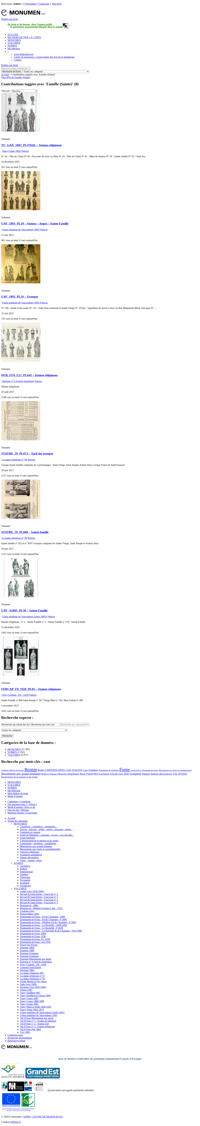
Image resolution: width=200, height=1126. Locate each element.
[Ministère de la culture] (28, 1090)
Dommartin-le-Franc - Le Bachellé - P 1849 (41, 928)
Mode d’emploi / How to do (21, 807)
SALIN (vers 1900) (119, 774)
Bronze (31, 769)
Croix (68, 770)
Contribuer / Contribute (19, 801)
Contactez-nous (15, 1035)
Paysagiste (25, 880)
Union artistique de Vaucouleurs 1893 (20, 229)
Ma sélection (14, 48)
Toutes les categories (18, 821)
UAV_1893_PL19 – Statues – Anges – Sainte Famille (34, 223)
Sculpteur (135, 773)
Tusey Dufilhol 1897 (30, 992)
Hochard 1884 (27, 970)
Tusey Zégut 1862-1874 (32, 1009)
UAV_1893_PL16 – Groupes (19, 296)
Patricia (25, 151)
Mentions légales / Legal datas (22, 812)
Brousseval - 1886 (29, 905)
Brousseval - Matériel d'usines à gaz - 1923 (41, 908)
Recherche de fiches (11, 71)
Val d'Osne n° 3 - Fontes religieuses (37, 1026)
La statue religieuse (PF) (32, 973)
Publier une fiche (9, 19)
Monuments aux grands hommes (20, 773)
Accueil (5, 74)
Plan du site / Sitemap (18, 810)
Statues (146, 773)
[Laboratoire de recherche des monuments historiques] (40, 1090)
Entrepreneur (26, 871)
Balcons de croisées (16, 770)
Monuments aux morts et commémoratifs (40, 849)
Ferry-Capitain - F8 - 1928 (15, 695)
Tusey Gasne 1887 (29, 998)
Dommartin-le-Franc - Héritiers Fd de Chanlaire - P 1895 (48, 922)
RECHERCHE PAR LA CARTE (24, 37)
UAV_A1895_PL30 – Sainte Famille (24, 610)
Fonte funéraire (27, 838)
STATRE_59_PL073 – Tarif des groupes (27, 453)
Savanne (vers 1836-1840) (33, 987)
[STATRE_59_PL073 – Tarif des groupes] (20, 439)
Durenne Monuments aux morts (35, 959)
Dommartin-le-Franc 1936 (33, 936)
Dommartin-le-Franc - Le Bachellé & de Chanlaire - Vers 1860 (51, 930)
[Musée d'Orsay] (16, 1090)
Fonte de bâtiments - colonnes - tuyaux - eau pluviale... (47, 835)
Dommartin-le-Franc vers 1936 (35, 942)
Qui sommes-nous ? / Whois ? (22, 804)
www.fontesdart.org (23, 54)
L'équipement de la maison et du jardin (39, 840)
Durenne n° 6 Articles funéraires (18, 381)
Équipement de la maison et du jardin (19, 777)
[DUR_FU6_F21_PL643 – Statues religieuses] (20, 361)
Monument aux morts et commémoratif (175, 770)
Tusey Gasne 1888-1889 (32, 1001)
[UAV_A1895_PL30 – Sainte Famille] (20, 596)
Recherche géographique (20, 1037)
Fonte (124, 769)
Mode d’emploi (15, 796)
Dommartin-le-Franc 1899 (33, 933)
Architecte (5, 770)
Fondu (85, 770)
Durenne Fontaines (29, 956)
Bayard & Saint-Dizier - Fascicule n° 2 (39, 894)
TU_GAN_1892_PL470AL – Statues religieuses (31, 145)
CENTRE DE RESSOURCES (47, 1116)
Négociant (25, 877)
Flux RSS (57, 4)
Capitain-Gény (27, 911)
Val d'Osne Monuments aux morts (36, 1018)
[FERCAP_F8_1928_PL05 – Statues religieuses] (20, 674)
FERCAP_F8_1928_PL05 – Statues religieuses (31, 689)
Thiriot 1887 (26, 990)
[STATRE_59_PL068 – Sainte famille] (20, 518)
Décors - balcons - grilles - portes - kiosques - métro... (46, 829)
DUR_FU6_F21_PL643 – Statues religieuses (29, 375)
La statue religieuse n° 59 (14, 459)
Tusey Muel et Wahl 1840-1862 (35, 1007)
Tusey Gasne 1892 (11, 151)
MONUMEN (14, 40)
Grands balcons (136, 770)
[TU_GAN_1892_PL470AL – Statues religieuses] (20, 131)
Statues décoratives (161, 773)
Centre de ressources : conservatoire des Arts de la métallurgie (44, 57)
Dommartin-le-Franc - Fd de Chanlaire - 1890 (42, 916)
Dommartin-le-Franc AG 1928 (35, 939)
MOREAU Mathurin (49, 774)
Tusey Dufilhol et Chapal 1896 (35, 995)
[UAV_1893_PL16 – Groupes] (20, 282)
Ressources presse (16, 1040)
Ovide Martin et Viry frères (33, 981)
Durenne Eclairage (29, 953)
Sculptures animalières (31, 854)
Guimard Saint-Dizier (30, 967)
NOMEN (12, 45)
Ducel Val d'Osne (28, 945)
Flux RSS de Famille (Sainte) (15, 77)
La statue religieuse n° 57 (32, 976)
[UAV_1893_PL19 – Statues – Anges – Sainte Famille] (20, 209)
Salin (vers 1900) (28, 984)
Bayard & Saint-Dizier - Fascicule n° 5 (39, 902)
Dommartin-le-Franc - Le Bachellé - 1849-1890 (43, 925)
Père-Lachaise (101, 773)
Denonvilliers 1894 (29, 914)
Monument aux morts (150, 770)
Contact (17, 60)
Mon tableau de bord (18, 793)
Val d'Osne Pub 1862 (30, 1029)
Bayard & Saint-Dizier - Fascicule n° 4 (39, 899)
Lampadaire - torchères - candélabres (38, 843)
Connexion (43, 4)
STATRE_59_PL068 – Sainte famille (24, 532)
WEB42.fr (15, 1122)
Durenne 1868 (27, 947)
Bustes (41, 770)
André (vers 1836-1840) (32, 891)
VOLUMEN (14, 43)
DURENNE (77, 770)
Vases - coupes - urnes (31, 860)
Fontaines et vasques (109, 770)
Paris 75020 (86, 773)
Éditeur (23, 869)
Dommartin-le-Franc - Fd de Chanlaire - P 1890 (43, 919)
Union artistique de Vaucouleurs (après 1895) (24, 616)
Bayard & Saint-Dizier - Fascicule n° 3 (39, 897)
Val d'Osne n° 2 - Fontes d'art (34, 1023)
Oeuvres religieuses (68, 773)
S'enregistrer (30, 4)
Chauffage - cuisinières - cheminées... (38, 826)
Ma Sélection (14, 790)
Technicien (25, 885)
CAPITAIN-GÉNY (55, 770)
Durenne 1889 (27, 950)
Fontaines (93, 770)
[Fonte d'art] (4, 1090)
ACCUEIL (13, 34)
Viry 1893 (25, 1032)
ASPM (26, 1116)
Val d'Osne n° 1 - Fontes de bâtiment (38, 1021)
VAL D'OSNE (180, 774)
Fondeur (24, 874)
